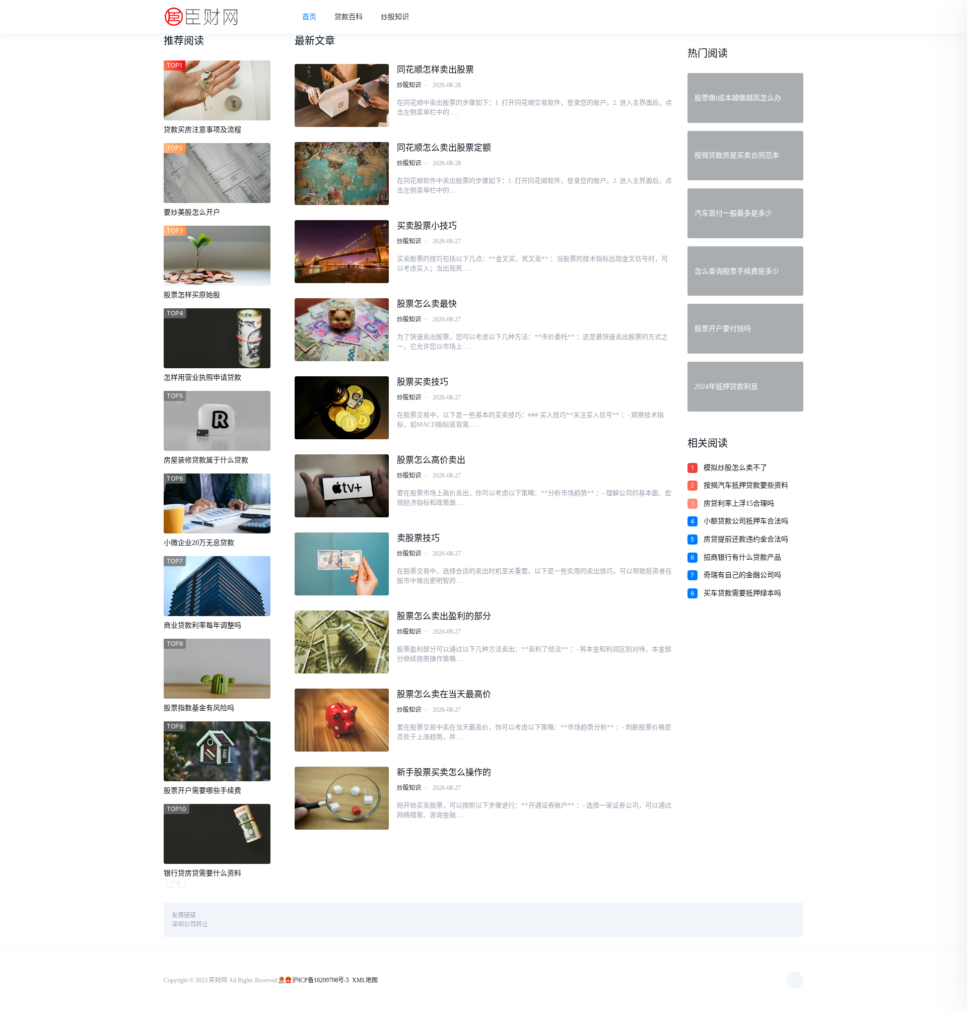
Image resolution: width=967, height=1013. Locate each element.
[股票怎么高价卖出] (342, 485)
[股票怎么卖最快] (342, 329)
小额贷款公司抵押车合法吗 (746, 521)
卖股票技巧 (418, 538)
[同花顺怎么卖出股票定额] (342, 173)
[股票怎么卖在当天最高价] (342, 720)
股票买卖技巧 (422, 382)
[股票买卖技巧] (342, 407)
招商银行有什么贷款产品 (742, 557)
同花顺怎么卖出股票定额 (444, 148)
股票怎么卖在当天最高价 (444, 694)
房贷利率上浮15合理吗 (739, 503)
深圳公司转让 (190, 924)
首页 (309, 17)
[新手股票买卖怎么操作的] (342, 798)
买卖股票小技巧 (427, 226)
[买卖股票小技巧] (342, 251)
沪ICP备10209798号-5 (320, 980)
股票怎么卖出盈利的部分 (444, 616)
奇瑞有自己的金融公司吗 (742, 575)
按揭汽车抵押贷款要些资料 (746, 485)
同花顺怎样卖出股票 (435, 70)
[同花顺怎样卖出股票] (342, 95)
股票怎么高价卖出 (431, 460)
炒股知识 (395, 17)
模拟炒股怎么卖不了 (735, 467)
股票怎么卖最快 (427, 304)
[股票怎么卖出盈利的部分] (342, 642)
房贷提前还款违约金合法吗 (746, 539)
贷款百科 (348, 17)
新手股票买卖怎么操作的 (444, 772)
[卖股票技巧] (342, 563)
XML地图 (365, 980)
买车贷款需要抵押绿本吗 (742, 593)
